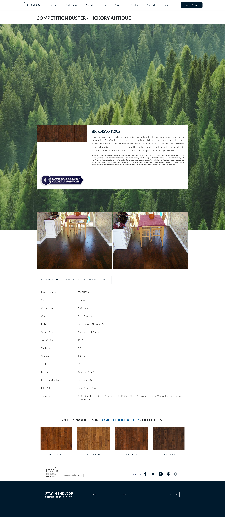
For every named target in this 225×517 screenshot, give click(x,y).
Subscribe (173, 494)
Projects (118, 5)
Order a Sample (192, 5)
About (54, 5)
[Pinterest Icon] (168, 475)
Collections (71, 5)
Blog (104, 5)
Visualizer (134, 5)
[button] (62, 133)
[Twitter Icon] (153, 475)
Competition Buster (119, 420)
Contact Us (169, 5)
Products (89, 5)
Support (151, 5)
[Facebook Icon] (145, 475)
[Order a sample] (62, 180)
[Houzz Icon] (175, 475)
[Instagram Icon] (161, 475)
